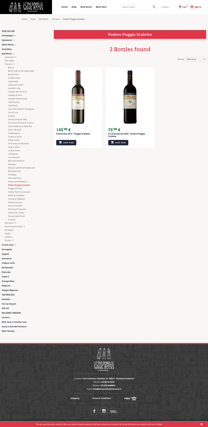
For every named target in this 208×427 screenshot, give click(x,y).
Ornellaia (12, 174)
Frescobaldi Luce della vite (20, 126)
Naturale (6, 272)
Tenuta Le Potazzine (17, 209)
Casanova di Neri (15, 85)
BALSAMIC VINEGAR (11, 313)
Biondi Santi (13, 74)
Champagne (7, 35)
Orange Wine (8, 281)
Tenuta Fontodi (15, 205)
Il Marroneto (14, 140)
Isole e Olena (14, 147)
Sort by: (180, 59)
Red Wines (7, 53)
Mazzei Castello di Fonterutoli (21, 167)
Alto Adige (9, 60)
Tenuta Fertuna (15, 202)
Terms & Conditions (101, 398)
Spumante (7, 40)
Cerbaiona (12, 105)
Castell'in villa (14, 88)
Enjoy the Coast (113, 411)
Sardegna (9, 230)
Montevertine (14, 171)
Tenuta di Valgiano (16, 199)
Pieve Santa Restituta (17, 181)
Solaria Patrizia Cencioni (19, 192)
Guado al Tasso (15, 136)
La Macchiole (14, 150)
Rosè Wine (7, 49)
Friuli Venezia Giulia (13, 226)
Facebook (94, 411)
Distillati (6, 299)
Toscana (8, 64)
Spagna (5, 254)
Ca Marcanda (14, 78)
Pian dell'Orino (15, 178)
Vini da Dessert (9, 304)
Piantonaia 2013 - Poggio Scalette (73, 133)
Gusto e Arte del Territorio (14, 326)
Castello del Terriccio (17, 91)
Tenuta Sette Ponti (16, 216)
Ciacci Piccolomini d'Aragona (21, 109)
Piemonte (9, 223)
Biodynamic (7, 267)
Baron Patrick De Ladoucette (21, 71)
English (165, 7)
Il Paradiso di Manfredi (18, 143)
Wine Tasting (8, 331)
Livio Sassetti (14, 157)
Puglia (7, 233)
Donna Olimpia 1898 (17, 119)
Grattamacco (14, 133)
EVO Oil (5, 308)
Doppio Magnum (10, 290)
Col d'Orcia (13, 112)
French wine (8, 245)
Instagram (104, 411)
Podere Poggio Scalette (19, 185)
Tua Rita (11, 219)
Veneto (8, 240)
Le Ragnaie (13, 154)
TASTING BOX (8, 294)
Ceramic (6, 317)
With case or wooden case (14, 322)
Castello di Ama (15, 95)
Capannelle (13, 81)
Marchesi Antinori (16, 160)
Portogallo (7, 249)
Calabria (8, 237)
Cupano (11, 116)
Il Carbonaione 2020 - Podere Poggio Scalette (126, 135)
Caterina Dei (13, 102)
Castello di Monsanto (17, 98)
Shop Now (66, 142)
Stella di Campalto (16, 195)
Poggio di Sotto (15, 188)
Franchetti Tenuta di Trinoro (20, 122)
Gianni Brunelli (14, 129)
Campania (9, 57)
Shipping (75, 398)
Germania (6, 258)
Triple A (5, 276)
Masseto (12, 164)
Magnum (6, 285)
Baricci (11, 67)
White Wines (8, 44)
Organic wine (8, 263)
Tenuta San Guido (16, 212)
